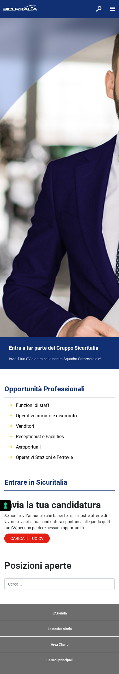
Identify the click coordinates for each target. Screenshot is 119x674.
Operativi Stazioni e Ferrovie (44, 457)
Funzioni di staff (32, 405)
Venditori (25, 426)
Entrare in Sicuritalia (35, 482)
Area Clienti (59, 644)
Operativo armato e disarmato (46, 416)
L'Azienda (60, 613)
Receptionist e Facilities (40, 436)
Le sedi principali (59, 660)
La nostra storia (60, 629)
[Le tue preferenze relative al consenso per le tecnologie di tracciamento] (5, 505)
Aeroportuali (28, 447)
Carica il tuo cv (27, 538)
